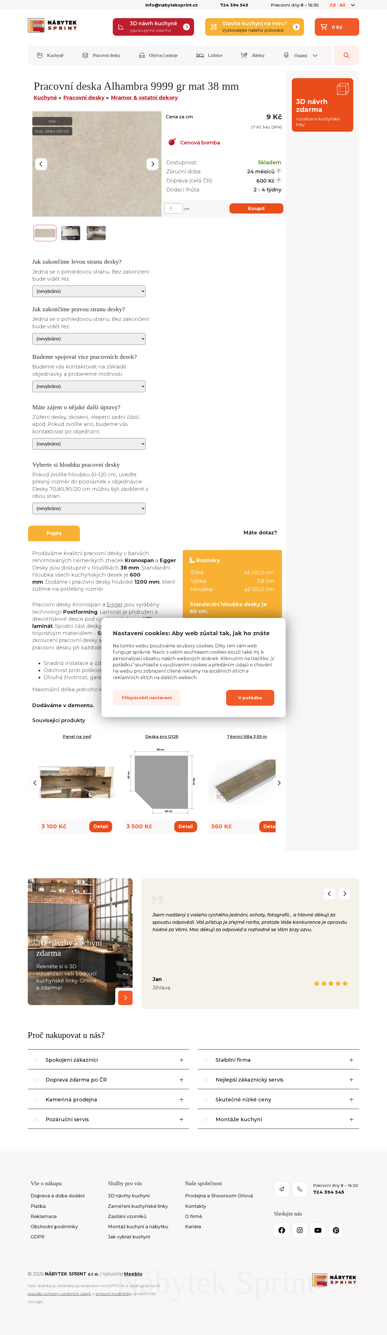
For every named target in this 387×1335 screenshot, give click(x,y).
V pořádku (250, 697)
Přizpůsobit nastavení (147, 697)
